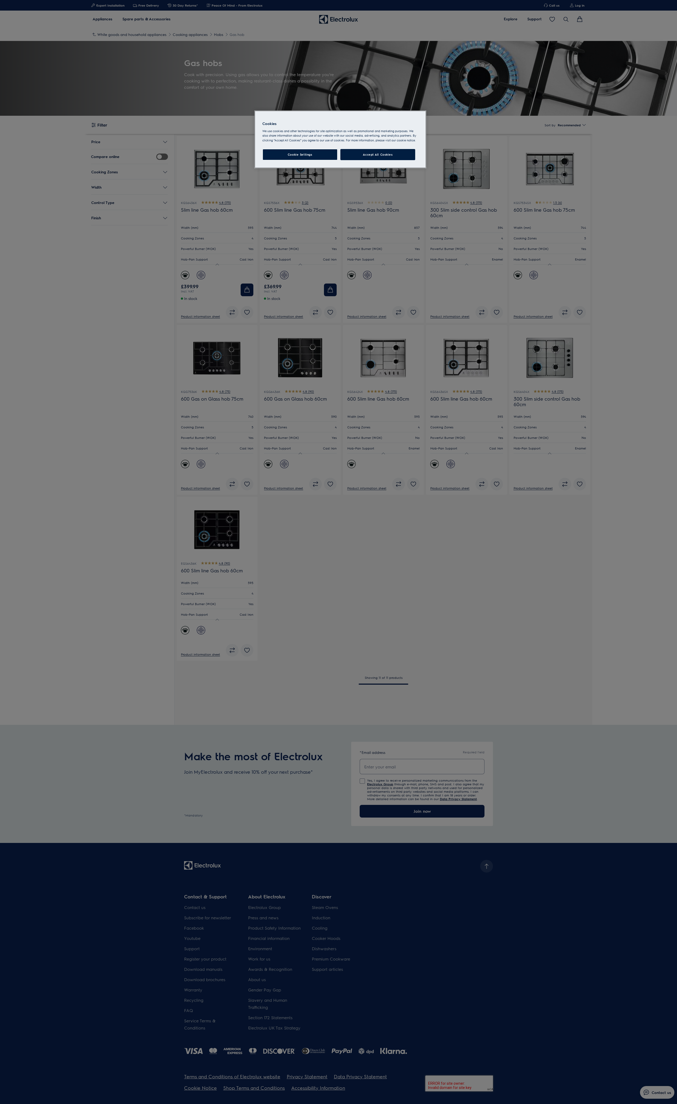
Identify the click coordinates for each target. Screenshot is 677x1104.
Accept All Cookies (377, 154)
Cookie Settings (300, 154)
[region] (340, 139)
